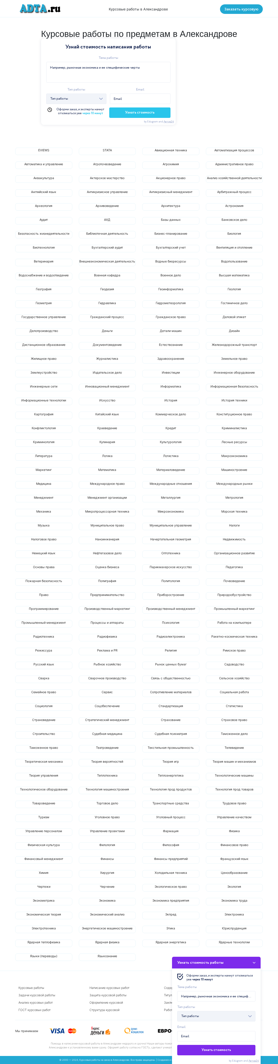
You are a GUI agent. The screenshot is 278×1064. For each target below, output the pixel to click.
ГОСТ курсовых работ (34, 1010)
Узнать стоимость (140, 112)
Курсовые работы (31, 988)
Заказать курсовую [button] (241, 9)
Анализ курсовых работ (35, 1002)
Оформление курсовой (106, 1002)
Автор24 (169, 122)
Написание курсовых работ (109, 988)
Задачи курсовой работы (36, 995)
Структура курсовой (104, 1010)
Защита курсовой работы (107, 995)
